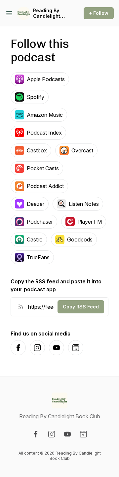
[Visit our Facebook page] (35, 434)
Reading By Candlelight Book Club (46, 13)
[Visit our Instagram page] (51, 434)
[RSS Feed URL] (21, 306)
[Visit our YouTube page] (67, 434)
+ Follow (98, 13)
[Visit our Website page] (83, 434)
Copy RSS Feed (81, 306)
